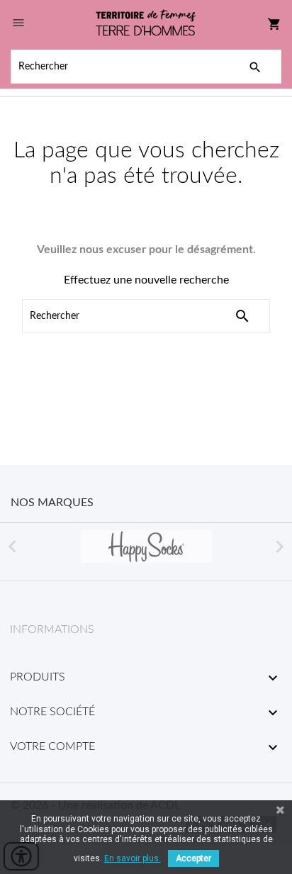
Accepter (193, 858)
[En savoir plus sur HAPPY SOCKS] (146, 546)
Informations (52, 629)
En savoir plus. (132, 858)
